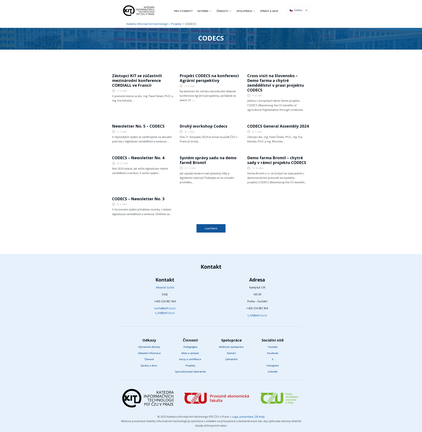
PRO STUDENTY (183, 11)
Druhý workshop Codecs (203, 126)
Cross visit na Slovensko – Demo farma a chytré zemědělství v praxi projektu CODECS (275, 82)
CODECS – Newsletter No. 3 (138, 198)
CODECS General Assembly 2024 (278, 126)
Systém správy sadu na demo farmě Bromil (208, 160)
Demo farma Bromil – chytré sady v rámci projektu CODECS (276, 160)
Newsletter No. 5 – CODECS (138, 126)
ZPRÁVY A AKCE (269, 11)
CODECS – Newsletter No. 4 (138, 157)
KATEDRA (202, 11)
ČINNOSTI (222, 11)
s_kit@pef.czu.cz (165, 313)
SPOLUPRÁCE (244, 11)
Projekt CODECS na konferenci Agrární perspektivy (209, 78)
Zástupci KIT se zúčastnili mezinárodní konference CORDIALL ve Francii (137, 80)
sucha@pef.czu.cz (165, 308)
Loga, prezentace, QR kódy (248, 416)
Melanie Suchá (165, 287)
